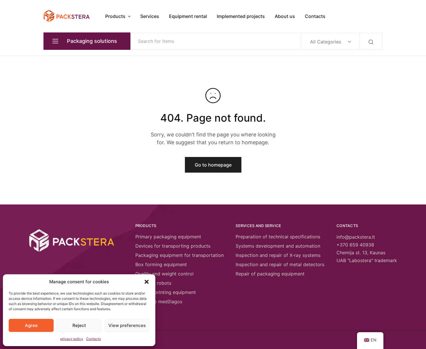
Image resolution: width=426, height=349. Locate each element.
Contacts (93, 339)
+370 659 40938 (355, 245)
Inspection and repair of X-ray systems (278, 255)
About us (285, 16)
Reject (79, 325)
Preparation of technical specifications (278, 237)
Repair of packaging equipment (270, 274)
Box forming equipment (161, 264)
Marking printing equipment (165, 292)
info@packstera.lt (355, 237)
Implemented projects (241, 16)
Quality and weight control (164, 274)
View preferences (127, 325)
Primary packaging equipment (168, 237)
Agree (31, 325)
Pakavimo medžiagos (158, 301)
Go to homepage (213, 165)
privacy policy (71, 339)
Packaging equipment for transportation (179, 255)
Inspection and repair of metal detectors (280, 264)
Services (149, 16)
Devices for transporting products (172, 246)
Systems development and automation (278, 246)
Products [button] (115, 16)
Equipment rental (188, 16)
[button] (147, 282)
